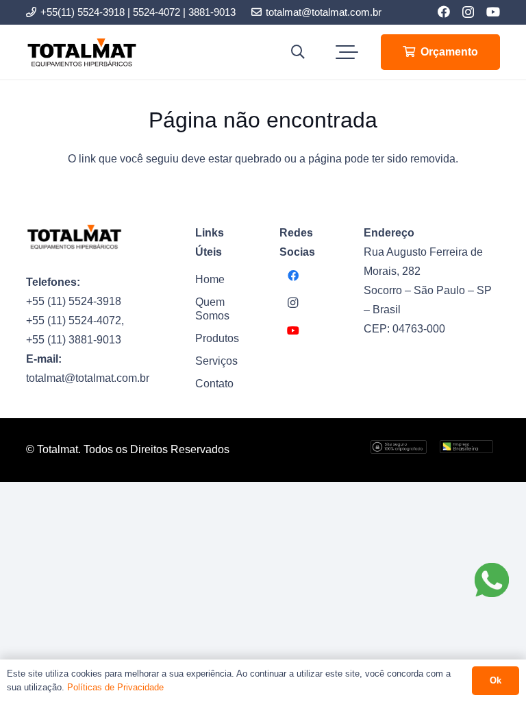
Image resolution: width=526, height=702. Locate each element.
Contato (214, 383)
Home (210, 279)
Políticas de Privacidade (115, 687)
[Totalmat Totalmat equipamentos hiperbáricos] (81, 52)
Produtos (217, 338)
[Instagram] (468, 12)
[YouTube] (493, 11)
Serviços (216, 361)
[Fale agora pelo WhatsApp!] (492, 580)
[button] (298, 52)
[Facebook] (444, 11)
